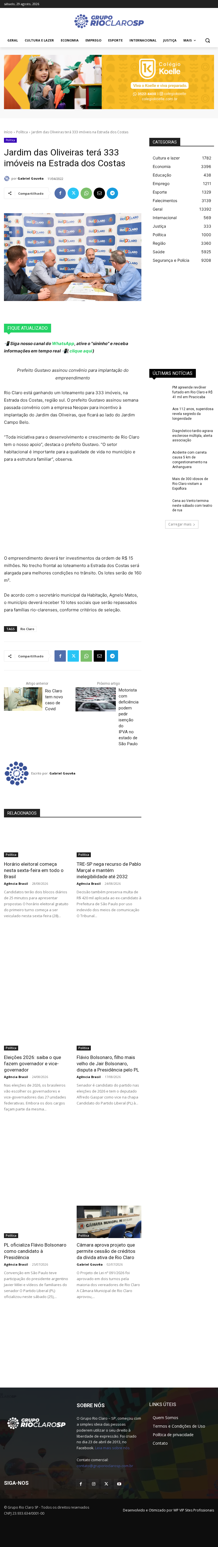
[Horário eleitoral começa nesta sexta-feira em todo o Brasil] (36, 841)
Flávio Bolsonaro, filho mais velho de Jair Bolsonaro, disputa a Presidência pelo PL (108, 1063)
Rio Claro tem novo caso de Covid (54, 699)
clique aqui (81, 351)
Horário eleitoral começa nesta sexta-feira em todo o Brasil (34, 870)
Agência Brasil (16, 883)
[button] (207, 40)
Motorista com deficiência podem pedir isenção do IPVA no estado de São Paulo (129, 717)
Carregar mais (179, 524)
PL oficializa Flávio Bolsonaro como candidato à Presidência (35, 1251)
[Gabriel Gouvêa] (7, 178)
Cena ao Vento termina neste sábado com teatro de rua (192, 505)
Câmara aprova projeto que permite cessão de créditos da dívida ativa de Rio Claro (106, 1251)
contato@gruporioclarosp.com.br (105, 1465)
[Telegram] (112, 193)
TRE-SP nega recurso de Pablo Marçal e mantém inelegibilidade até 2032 (109, 870)
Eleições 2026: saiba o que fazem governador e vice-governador (32, 1063)
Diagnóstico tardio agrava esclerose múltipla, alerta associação (192, 436)
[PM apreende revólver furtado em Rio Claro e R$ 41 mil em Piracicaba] (159, 392)
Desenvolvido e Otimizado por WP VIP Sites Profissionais (168, 1510)
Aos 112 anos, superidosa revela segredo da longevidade (192, 414)
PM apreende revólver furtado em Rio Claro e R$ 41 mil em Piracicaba (192, 392)
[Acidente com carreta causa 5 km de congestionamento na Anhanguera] (159, 457)
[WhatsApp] (86, 193)
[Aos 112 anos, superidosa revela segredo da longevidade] (159, 413)
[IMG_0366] (109, 82)
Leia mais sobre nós (112, 1447)
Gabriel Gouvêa (31, 178)
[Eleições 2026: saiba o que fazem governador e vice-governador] (36, 1034)
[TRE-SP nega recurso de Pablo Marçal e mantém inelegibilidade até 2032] (109, 841)
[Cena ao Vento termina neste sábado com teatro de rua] (159, 505)
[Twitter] (73, 193)
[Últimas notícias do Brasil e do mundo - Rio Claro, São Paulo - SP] (36, 1423)
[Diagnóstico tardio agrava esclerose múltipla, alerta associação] (159, 435)
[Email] (99, 193)
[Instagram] (93, 1484)
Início (8, 132)
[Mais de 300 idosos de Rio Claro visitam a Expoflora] (159, 483)
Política (22, 132)
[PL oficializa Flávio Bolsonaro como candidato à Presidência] (36, 1222)
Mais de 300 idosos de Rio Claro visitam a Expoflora (190, 484)
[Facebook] (60, 193)
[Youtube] (119, 1484)
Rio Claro (27, 629)
